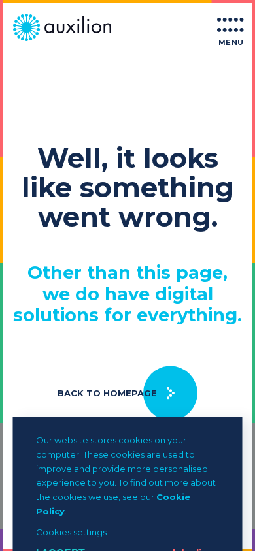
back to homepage (107, 393)
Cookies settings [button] (71, 532)
